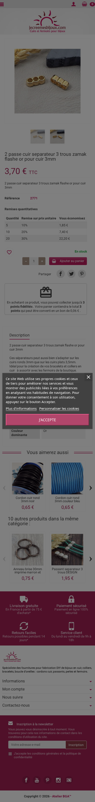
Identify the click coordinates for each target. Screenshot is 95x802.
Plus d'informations (21, 408)
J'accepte (47, 419)
